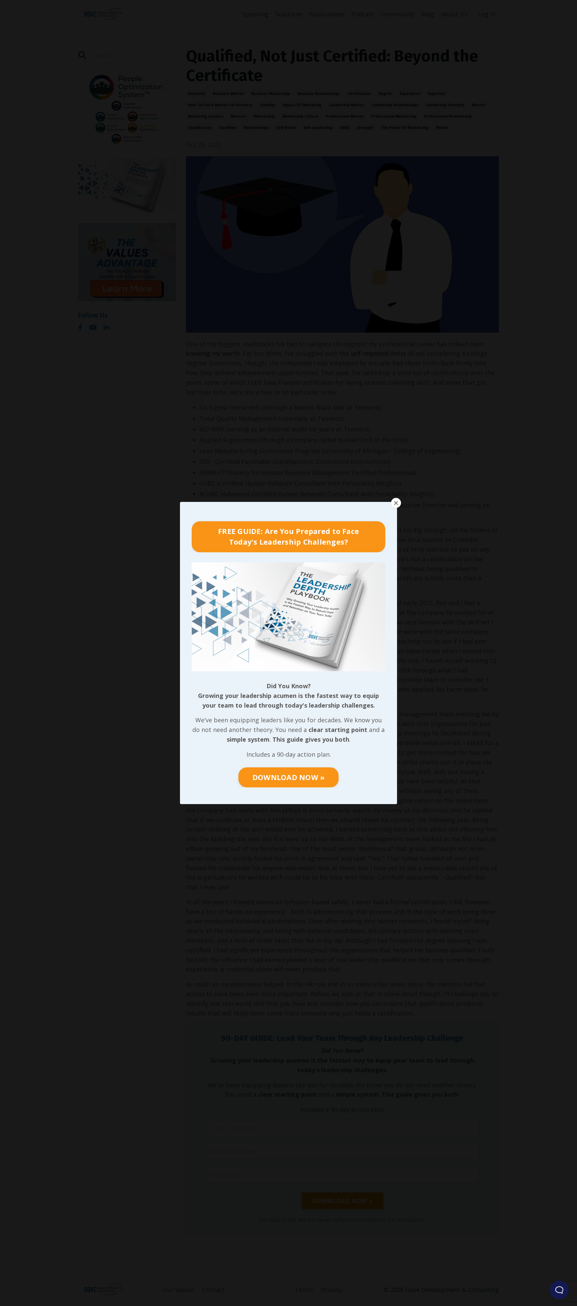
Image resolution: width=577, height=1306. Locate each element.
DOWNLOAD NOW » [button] (288, 777)
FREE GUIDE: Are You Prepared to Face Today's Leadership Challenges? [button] (288, 536)
